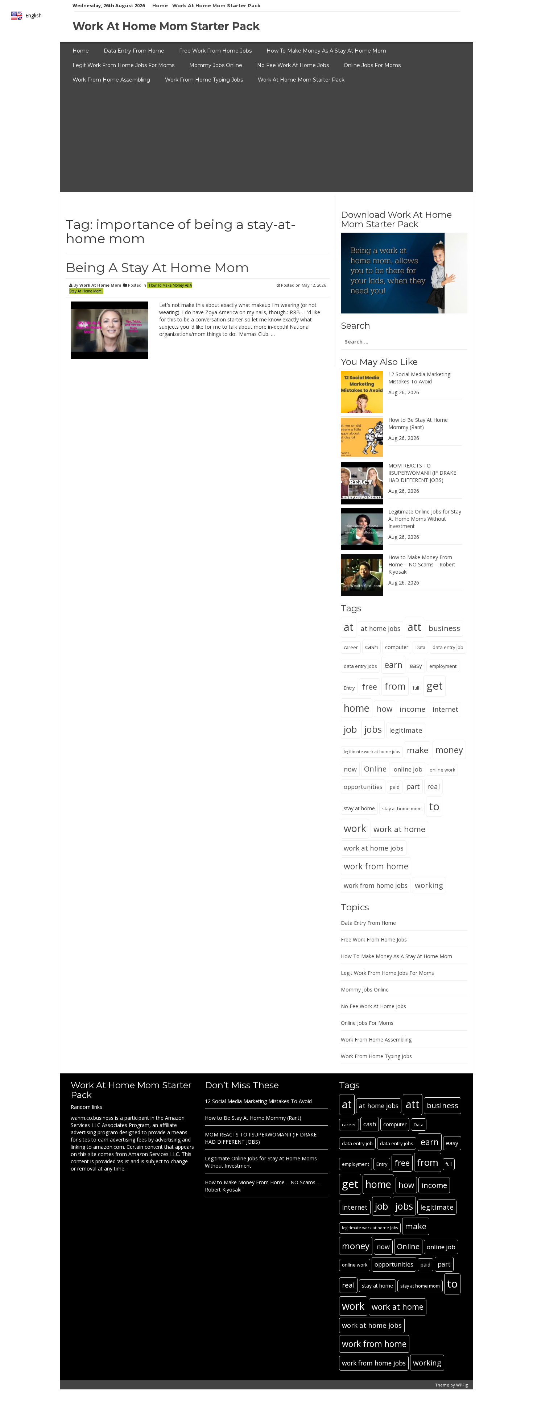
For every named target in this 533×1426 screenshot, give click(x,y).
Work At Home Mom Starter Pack (216, 5)
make (417, 750)
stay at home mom (402, 809)
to (434, 806)
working (429, 885)
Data (420, 647)
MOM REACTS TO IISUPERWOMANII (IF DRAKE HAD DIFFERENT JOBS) (422, 472)
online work (442, 770)
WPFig (462, 1385)
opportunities (363, 786)
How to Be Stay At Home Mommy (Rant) (418, 423)
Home (160, 5)
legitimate (405, 730)
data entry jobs (360, 666)
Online (375, 769)
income (412, 709)
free (369, 686)
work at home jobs (374, 847)
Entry (349, 688)
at (349, 627)
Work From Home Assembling (111, 79)
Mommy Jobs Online (215, 65)
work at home (399, 829)
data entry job (448, 647)
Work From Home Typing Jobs (204, 79)
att (414, 627)
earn (393, 664)
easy (416, 666)
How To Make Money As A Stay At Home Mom (326, 50)
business (444, 628)
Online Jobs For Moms (372, 65)
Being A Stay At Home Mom (157, 267)
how (384, 708)
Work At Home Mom (100, 285)
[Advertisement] (266, 141)
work (355, 828)
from (395, 686)
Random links (86, 1106)
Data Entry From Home (134, 50)
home (356, 708)
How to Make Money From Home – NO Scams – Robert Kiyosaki (421, 564)
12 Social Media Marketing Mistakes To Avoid (419, 378)
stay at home (359, 808)
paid (395, 786)
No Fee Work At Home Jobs (293, 65)
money (449, 750)
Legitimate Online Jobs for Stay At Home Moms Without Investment (424, 518)
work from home (376, 866)
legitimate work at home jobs (372, 751)
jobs (373, 729)
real (433, 786)
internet (445, 709)
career (351, 647)
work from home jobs (376, 885)
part (413, 786)
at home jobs (380, 628)
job (350, 729)
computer (396, 647)
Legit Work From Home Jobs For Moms (123, 65)
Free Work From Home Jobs (215, 50)
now (350, 769)
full (416, 688)
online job (408, 769)
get (434, 685)
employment (442, 666)
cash (371, 647)
